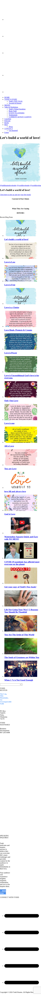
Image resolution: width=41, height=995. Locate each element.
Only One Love (11, 400)
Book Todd (13, 111)
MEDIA (7, 105)
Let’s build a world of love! (16, 239)
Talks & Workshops (11, 107)
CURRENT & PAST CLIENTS (20, 117)
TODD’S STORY (10, 99)
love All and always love (15, 491)
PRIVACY (4, 771)
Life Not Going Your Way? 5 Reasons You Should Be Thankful (21, 611)
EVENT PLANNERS (16, 113)
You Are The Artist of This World (19, 635)
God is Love (9, 514)
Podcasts (7, 121)
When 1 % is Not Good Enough (18, 680)
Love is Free (9, 285)
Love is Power (10, 353)
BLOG (2, 760)
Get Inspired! (13, 130)
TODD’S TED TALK (4, 744)
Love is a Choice (11, 307)
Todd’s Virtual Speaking (17, 109)
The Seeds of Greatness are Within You (21, 657)
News (11, 127)
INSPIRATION (5, 815)
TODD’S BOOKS (3, 750)
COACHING (5, 819)
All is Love (9, 446)
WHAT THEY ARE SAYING (4, 766)
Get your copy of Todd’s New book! (20, 587)
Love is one (9, 423)
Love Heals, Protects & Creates (18, 330)
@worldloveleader (23, 185)
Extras (6, 132)
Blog (6, 125)
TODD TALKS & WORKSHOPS (5, 810)
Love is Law (9, 262)
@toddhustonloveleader (8, 185)
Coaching (7, 119)
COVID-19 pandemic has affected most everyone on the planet (21, 563)
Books (6, 123)
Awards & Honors (15, 103)
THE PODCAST (4, 824)
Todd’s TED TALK (16, 101)
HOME (7, 97)
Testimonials (13, 115)
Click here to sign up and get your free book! (15, 195)
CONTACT (8, 128)
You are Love (10, 469)
